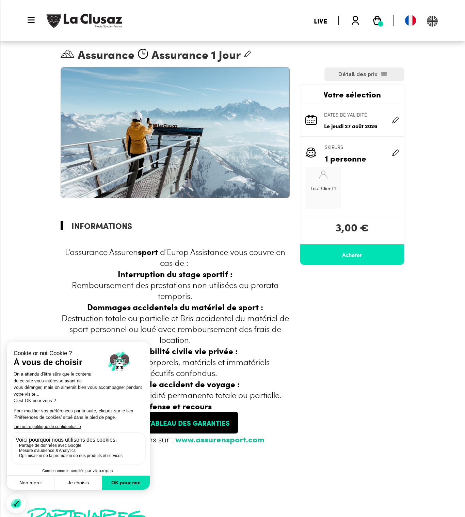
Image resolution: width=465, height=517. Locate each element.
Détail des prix (358, 74)
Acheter (352, 254)
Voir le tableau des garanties (175, 422)
